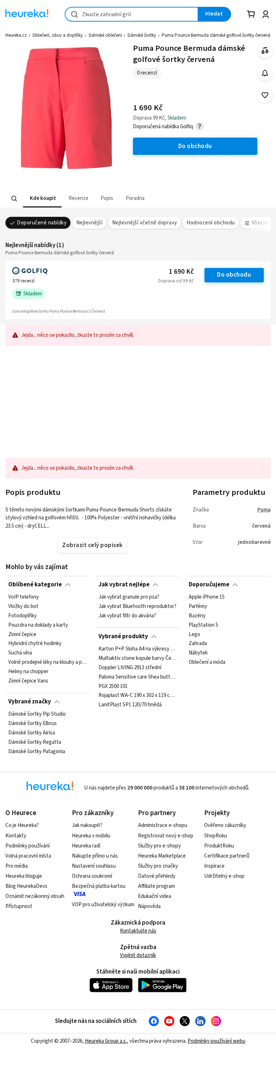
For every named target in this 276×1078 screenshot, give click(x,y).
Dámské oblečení (105, 35)
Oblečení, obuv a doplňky (57, 35)
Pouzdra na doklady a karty (38, 625)
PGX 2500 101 (113, 686)
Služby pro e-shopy (159, 846)
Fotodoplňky (22, 615)
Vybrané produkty (123, 636)
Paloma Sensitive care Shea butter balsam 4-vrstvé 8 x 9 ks (138, 677)
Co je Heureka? (22, 825)
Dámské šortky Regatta (34, 742)
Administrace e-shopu (162, 825)
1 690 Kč (181, 272)
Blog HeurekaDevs (26, 886)
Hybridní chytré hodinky (34, 644)
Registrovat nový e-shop (165, 836)
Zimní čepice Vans (28, 681)
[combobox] (131, 14)
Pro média (16, 866)
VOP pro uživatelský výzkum (103, 904)
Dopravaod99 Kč (176, 281)
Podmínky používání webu (216, 1041)
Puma (264, 510)
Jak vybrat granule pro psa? (128, 597)
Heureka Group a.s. (106, 1041)
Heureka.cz (16, 35)
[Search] (14, 199)
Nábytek (198, 653)
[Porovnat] (265, 50)
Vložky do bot (23, 606)
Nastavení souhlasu (94, 866)
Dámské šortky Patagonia (36, 751)
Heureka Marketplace (162, 856)
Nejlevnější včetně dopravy (144, 223)
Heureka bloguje (23, 876)
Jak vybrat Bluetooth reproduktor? (137, 606)
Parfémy (198, 606)
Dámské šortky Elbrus (32, 723)
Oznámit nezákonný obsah (34, 896)
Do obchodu (234, 274)
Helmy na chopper (28, 671)
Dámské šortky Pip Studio (37, 714)
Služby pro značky (158, 866)
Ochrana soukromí (92, 876)
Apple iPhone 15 (207, 597)
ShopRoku (215, 836)
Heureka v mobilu (91, 836)
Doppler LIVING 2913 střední (129, 667)
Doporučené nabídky (41, 223)
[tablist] (93, 198)
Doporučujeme (209, 584)
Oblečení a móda (207, 662)
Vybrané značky (29, 701)
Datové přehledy (156, 876)
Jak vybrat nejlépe (124, 584)
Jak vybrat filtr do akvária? (127, 615)
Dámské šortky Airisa (31, 733)
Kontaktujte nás (138, 931)
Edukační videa (154, 896)
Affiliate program (156, 886)
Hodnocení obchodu (211, 223)
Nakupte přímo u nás (95, 856)
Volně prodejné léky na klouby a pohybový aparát (47, 662)
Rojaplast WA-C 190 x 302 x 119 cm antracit (138, 695)
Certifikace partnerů (226, 856)
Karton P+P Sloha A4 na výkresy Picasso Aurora (138, 649)
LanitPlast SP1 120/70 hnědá (130, 704)
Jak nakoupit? (87, 825)
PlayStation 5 (203, 625)
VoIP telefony (23, 597)
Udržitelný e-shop (224, 876)
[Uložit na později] (265, 95)
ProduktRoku (219, 846)
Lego (194, 634)
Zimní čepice (22, 634)
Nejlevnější (89, 223)
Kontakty (15, 836)
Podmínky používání (27, 846)
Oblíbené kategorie (35, 584)
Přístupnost (18, 906)
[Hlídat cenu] (265, 73)
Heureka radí (86, 846)
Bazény (197, 615)
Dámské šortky (142, 35)
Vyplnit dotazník (138, 955)
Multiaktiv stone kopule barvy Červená (138, 658)
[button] (42, 198)
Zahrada (198, 644)
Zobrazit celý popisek (92, 545)
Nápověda (149, 906)
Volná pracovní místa (28, 856)
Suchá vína (20, 653)
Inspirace (214, 866)
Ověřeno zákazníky (225, 825)
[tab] (42, 198)
